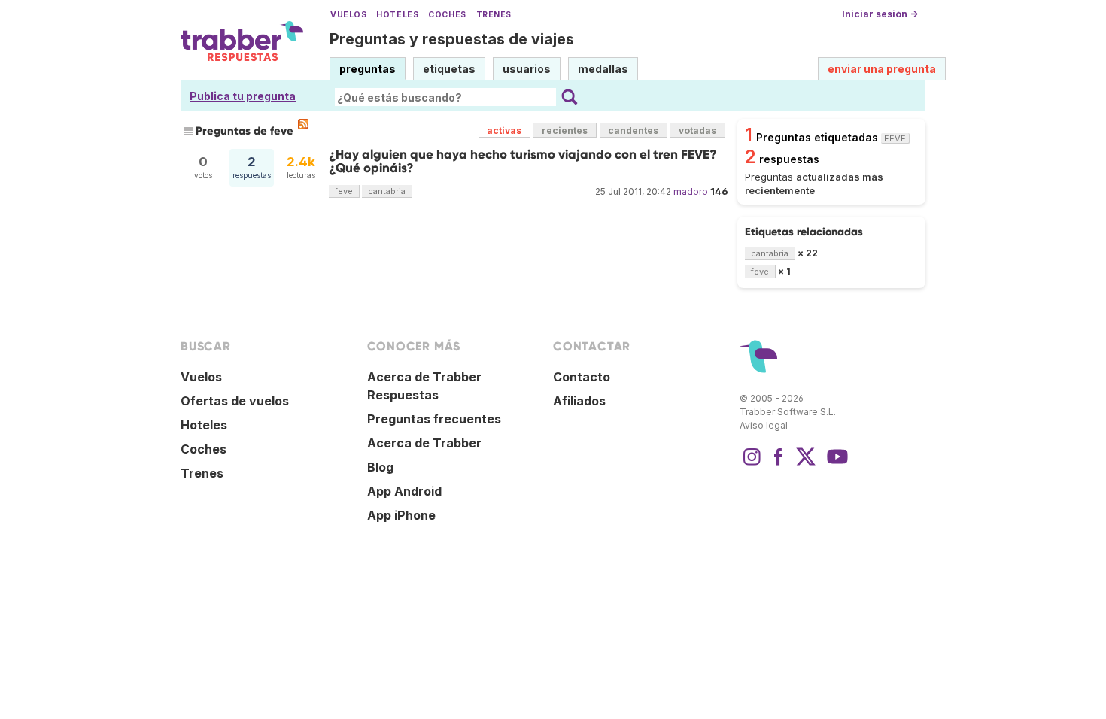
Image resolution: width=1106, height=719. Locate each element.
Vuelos (348, 15)
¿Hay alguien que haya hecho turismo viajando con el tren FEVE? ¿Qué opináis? (523, 161)
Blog (380, 467)
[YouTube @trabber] (835, 464)
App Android (404, 491)
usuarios (527, 68)
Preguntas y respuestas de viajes (452, 39)
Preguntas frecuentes (434, 418)
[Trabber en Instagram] (752, 464)
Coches (447, 15)
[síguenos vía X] (806, 464)
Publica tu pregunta (243, 95)
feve (344, 191)
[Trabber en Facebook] (779, 464)
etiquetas (449, 68)
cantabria (387, 191)
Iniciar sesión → (880, 14)
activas (504, 130)
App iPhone (401, 515)
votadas (697, 130)
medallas (603, 68)
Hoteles (397, 15)
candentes (633, 130)
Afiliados (579, 400)
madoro (690, 191)
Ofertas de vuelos (235, 400)
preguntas (367, 68)
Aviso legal (764, 425)
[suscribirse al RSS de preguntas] (303, 124)
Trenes (494, 15)
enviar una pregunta (882, 68)
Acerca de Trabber (424, 443)
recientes (565, 130)
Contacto (581, 376)
